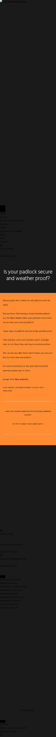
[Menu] (2, 208)
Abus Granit (15, 318)
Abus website (21, 379)
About (3, 235)
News (2, 238)
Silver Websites (28, 710)
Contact (4, 242)
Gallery (3, 228)
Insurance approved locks (11, 221)
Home (2, 213)
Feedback (4, 224)
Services (3, 217)
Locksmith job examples (11, 231)
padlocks (7, 391)
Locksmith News (23, 387)
